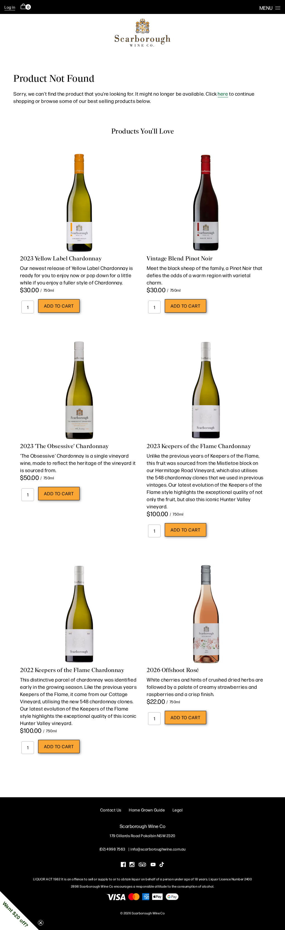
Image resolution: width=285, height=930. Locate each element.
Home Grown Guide (147, 809)
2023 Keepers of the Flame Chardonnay (199, 446)
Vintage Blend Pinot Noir (180, 258)
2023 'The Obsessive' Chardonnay (64, 446)
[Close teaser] (40, 923)
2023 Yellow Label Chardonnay (61, 258)
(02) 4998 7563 (113, 848)
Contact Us (110, 809)
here (223, 93)
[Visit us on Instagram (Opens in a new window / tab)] (131, 865)
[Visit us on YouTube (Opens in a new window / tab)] (153, 865)
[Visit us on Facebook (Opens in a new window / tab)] (123, 865)
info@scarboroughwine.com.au (158, 848)
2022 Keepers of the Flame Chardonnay (72, 670)
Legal (178, 809)
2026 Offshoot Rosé (173, 670)
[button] (19, 910)
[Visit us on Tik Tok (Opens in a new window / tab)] (161, 865)
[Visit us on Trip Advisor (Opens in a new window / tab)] (142, 865)
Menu (265, 7)
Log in (9, 6)
